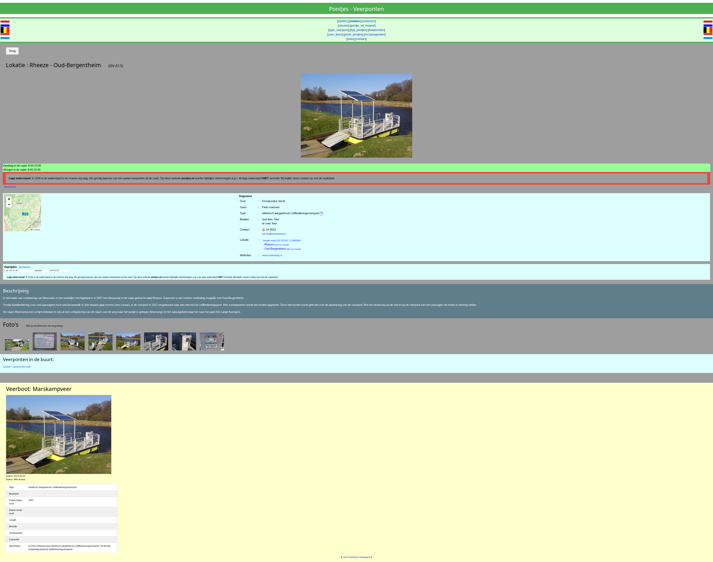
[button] (25, 214)
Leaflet (36, 229)
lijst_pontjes (358, 30)
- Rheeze (276, 244)
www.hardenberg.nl (272, 255)
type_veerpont (338, 30)
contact (361, 39)
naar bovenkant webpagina (356, 557)
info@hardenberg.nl (276, 234)
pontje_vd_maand (363, 25)
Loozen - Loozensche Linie (16, 366)
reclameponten (375, 34)
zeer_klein (335, 34)
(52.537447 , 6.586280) (282, 240)
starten (342, 21)
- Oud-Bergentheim (282, 248)
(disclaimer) (10, 187)
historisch (368, 21)
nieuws (343, 25)
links (350, 39)
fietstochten (376, 30)
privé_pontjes (353, 34)
